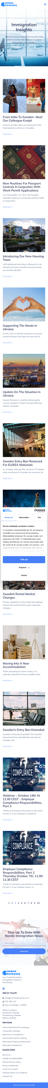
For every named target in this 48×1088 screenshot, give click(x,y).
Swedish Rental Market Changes (19, 595)
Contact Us (7, 1076)
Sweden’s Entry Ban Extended (23, 730)
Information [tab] (24, 517)
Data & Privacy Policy (11, 1062)
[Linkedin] (3, 989)
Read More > (8, 134)
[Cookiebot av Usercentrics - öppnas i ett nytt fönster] (34, 510)
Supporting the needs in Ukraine (20, 327)
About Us (6, 1055)
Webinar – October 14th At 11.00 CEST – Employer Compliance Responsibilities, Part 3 (22, 801)
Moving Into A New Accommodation (16, 665)
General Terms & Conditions (14, 1073)
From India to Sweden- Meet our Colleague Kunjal (22, 118)
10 (38, 903)
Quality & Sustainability (12, 1058)
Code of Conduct (10, 1069)
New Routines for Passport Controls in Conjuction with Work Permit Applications (22, 186)
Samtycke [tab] (8, 517)
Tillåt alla (24, 559)
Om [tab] (39, 517)
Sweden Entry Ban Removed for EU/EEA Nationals (22, 463)
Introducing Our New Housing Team (23, 258)
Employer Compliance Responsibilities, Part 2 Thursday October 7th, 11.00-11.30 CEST (23, 874)
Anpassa (22, 567)
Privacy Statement (10, 1065)
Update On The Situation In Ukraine (21, 393)
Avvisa (24, 575)
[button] (45, 4)
